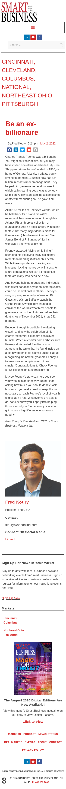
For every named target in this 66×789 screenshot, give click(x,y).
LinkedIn (11, 539)
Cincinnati (18, 61)
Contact (55, 742)
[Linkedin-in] (27, 37)
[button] (33, 27)
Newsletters (48, 734)
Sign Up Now (11, 598)
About (42, 742)
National (16, 87)
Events (30, 742)
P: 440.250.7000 (40, 782)
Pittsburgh (20, 104)
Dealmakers (13, 742)
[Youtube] (33, 37)
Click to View (33, 721)
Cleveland (18, 70)
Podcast (29, 734)
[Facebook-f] (39, 37)
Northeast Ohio (27, 95)
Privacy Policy (33, 750)
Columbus (18, 78)
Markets (14, 734)
